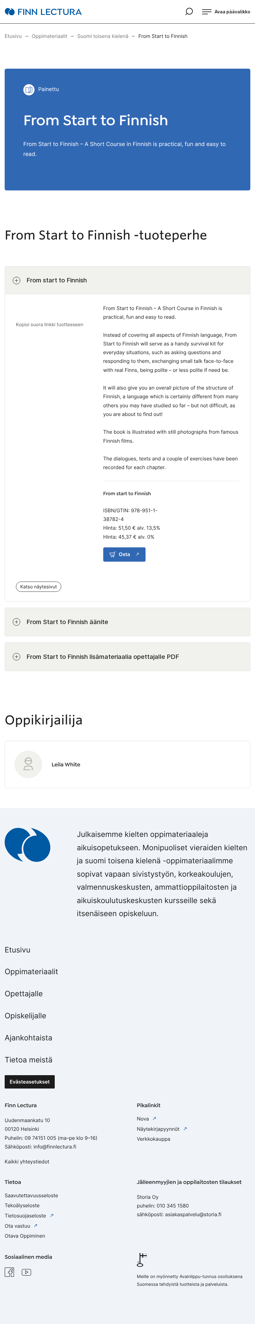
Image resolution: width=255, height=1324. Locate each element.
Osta (124, 554)
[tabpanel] (127, 468)
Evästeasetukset (30, 1082)
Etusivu (17, 949)
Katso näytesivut (38, 587)
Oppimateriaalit (31, 971)
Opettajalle (24, 993)
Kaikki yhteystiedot (27, 1161)
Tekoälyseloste (22, 1205)
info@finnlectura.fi (55, 1147)
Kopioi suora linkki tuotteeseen (49, 324)
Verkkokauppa (153, 1139)
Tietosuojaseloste (26, 1215)
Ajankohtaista (28, 1037)
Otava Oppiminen (25, 1236)
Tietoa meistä (29, 1059)
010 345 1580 (173, 1206)
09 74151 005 (40, 1138)
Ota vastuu (18, 1226)
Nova (143, 1119)
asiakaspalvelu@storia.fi (193, 1214)
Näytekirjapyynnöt (159, 1129)
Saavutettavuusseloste (31, 1195)
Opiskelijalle (25, 1015)
